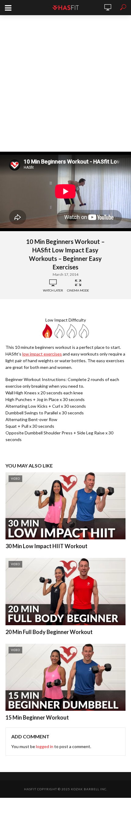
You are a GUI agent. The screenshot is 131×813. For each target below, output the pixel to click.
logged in (44, 746)
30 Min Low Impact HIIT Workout (46, 546)
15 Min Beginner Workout (37, 717)
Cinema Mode (78, 290)
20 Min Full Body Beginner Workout (49, 632)
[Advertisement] (65, 83)
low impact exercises (42, 353)
